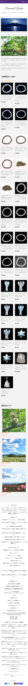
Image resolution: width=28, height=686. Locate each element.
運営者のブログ (13, 676)
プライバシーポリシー (19, 674)
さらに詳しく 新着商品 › (6, 80)
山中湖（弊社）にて (6, 432)
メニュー (5, 1)
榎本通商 (14, 680)
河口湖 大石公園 (5, 462)
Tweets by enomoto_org (13, 671)
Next (26, 24)
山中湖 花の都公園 (6, 492)
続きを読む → (4, 435)
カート (25, 1)
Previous (2, 24)
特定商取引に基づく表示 (8, 674)
